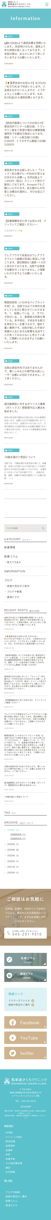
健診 (8, 1167)
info (10, 36)
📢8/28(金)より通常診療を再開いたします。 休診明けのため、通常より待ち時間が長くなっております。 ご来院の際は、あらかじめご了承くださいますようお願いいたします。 (25, 50)
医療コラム (11, 556)
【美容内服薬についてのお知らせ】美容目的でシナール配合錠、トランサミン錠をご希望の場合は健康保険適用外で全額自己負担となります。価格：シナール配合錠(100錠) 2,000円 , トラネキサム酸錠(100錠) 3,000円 (25, 134)
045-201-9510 (29, 1101)
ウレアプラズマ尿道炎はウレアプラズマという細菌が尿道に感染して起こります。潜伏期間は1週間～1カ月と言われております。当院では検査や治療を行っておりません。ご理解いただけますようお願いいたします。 (25, 266)
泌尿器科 (10, 1146)
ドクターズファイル (19, 1000)
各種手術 (10, 1159)
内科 (8, 1154)
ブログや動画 (14, 591)
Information (14, 571)
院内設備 (10, 1141)
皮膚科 (9, 1150)
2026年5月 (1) (18, 839)
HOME (9, 1132)
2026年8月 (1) (18, 834)
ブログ (8, 580)
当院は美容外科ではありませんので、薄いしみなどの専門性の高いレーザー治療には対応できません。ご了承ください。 (24, 768)
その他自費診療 (14, 1163)
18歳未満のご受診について (20, 457)
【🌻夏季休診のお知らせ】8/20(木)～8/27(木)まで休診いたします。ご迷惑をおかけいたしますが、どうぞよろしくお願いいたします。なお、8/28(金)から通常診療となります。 (25, 90)
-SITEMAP (25, 1107)
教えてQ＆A (14, 562)
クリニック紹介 (14, 1137)
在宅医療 (10, 1172)
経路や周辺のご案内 (18, 586)
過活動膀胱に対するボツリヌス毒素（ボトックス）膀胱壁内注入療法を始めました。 (24, 407)
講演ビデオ (13, 597)
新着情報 (9, 547)
